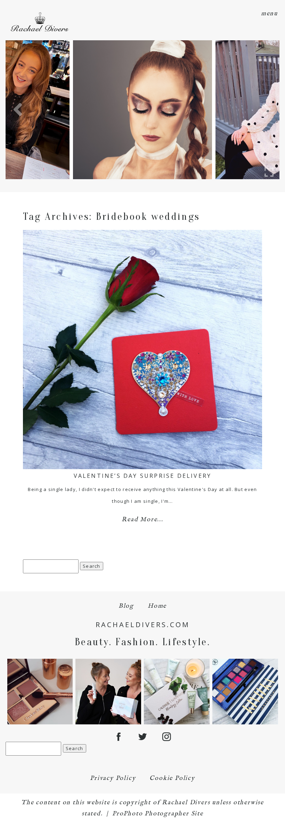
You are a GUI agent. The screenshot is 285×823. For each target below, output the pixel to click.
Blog (126, 606)
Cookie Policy (172, 778)
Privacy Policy (113, 778)
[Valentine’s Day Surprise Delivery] (142, 349)
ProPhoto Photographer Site (157, 814)
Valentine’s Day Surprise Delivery (143, 476)
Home (157, 606)
